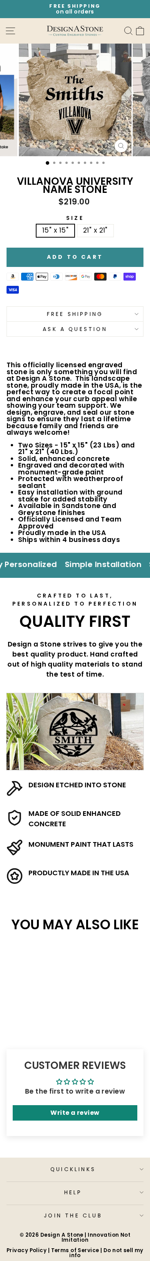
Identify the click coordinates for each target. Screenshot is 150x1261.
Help (73, 1192)
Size (75, 218)
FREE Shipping (75, 314)
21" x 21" (95, 230)
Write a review (74, 1112)
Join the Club (73, 1215)
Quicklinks (73, 1169)
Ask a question (75, 329)
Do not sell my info (106, 1253)
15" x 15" (55, 230)
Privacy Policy (27, 1250)
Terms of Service (75, 1250)
